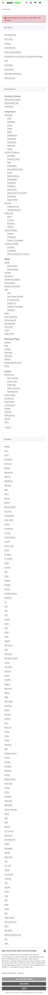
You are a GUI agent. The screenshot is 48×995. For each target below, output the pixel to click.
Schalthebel (11, 183)
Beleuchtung (9, 375)
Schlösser (8, 412)
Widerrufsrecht (9, 78)
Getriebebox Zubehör (12, 279)
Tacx (6, 861)
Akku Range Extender (15, 296)
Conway (7, 533)
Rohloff (7, 788)
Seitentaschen (9, 415)
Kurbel (9, 172)
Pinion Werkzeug (10, 317)
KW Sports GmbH (10, 658)
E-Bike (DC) (11, 385)
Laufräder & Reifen (11, 244)
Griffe (9, 118)
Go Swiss (10, 220)
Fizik (6, 606)
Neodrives (11, 223)
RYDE (6, 792)
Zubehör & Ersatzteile (15, 240)
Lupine (6, 675)
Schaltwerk (11, 186)
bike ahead (8, 472)
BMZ (6, 490)
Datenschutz (9, 69)
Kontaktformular (10, 35)
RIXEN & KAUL (9, 779)
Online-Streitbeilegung (12, 52)
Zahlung (7, 43)
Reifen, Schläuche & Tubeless (18, 254)
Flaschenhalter (9, 395)
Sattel (9, 132)
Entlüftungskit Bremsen (12, 362)
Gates (6, 624)
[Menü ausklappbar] (3, 1)
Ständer (7, 419)
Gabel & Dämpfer (10, 230)
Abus (6, 451)
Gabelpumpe (9, 398)
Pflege (6, 366)
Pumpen (7, 408)
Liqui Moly (8, 667)
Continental (8, 528)
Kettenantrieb (12, 266)
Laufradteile (11, 250)
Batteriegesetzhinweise (12, 74)
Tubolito (7, 887)
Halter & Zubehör (13, 388)
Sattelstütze (11, 139)
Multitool (7, 359)
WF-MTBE (8, 930)
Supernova (8, 857)
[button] (27, 2)
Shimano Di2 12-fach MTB (17, 193)
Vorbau (9, 149)
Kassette (7, 342)
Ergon (6, 576)
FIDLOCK (8, 598)
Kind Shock (8, 645)
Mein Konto (8, 39)
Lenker (9, 125)
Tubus (6, 891)
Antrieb (7, 262)
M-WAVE (7, 680)
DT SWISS (8, 559)
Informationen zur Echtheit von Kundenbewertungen (23, 56)
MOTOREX (8, 701)
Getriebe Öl (8, 276)
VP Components (10, 922)
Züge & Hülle (9, 334)
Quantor (7, 762)
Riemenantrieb (12, 269)
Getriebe (7, 273)
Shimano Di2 (12, 189)
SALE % (8, 427)
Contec (7, 524)
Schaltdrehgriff (9, 323)
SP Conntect (9, 831)
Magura (7, 684)
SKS (6, 818)
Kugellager (11, 122)
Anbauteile (8, 115)
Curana (7, 541)
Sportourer (8, 835)
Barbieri (7, 468)
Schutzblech (11, 142)
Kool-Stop (8, 654)
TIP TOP (7, 866)
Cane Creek (8, 520)
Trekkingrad (8, 106)
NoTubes (7, 714)
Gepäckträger (9, 402)
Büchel (6, 503)
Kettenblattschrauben (15, 169)
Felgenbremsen (13, 206)
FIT (5, 602)
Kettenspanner (9, 283)
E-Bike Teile (8, 213)
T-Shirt (6, 330)
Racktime (7, 770)
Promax (7, 757)
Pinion (6, 736)
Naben (6, 313)
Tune (6, 896)
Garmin (7, 619)
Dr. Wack (7, 554)
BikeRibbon (8, 481)
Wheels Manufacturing (12, 935)
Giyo (6, 628)
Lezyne (7, 662)
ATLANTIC (8, 459)
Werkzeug (8, 356)
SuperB (7, 853)
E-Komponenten (13, 300)
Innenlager (11, 156)
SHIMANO (8, 805)
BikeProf (7, 477)
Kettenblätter (12, 166)
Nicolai (6, 710)
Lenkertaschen (9, 405)
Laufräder (10, 247)
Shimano (10, 227)
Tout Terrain (8, 874)
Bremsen (7, 203)
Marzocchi (8, 688)
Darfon (6, 550)
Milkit (6, 697)
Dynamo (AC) (12, 381)
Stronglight (8, 848)
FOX (6, 611)
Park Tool (7, 727)
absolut (7, 446)
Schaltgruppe (12, 179)
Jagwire (7, 641)
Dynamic (7, 567)
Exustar (7, 589)
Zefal (6, 943)
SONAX (7, 827)
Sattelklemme (12, 135)
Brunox (7, 498)
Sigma (6, 814)
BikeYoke (7, 485)
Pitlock (6, 740)
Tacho (6, 422)
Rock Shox (8, 783)
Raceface (7, 766)
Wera (6, 926)
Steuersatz (11, 145)
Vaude (6, 909)
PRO (6, 749)
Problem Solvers (10, 753)
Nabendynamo (12, 391)
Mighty (6, 693)
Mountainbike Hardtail (12, 99)
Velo (6, 913)
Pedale (9, 128)
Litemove (7, 671)
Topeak (7, 870)
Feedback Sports (10, 593)
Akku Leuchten (12, 378)
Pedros (7, 732)
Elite (6, 572)
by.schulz (7, 511)
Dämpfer (10, 233)
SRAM (6, 844)
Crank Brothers (10, 537)
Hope (6, 636)
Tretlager (7, 349)
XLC (6, 939)
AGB (6, 61)
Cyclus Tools (9, 546)
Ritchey (7, 775)
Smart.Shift (8, 327)
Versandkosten (9, 48)
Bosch (9, 216)
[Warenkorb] (42, 2)
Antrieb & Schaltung (11, 152)
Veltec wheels (9, 917)
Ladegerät (11, 310)
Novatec (7, 719)
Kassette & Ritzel (13, 159)
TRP (6, 883)
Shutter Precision (10, 809)
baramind (7, 464)
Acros (6, 455)
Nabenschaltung (13, 176)
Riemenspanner (10, 320)
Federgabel (11, 237)
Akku (9, 293)
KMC (6, 649)
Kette (9, 162)
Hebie (6, 632)
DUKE (6, 563)
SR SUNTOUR (9, 840)
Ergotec (7, 580)
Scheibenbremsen (14, 210)
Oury (6, 723)
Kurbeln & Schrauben (12, 286)
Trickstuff (7, 878)
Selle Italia (8, 801)
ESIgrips (7, 585)
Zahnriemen (11, 196)
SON (6, 822)
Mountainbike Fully (11, 103)
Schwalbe (8, 796)
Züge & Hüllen (12, 200)
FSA (6, 615)
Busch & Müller (9, 507)
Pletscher (7, 745)
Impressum (8, 65)
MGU (6, 289)
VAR (6, 900)
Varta (6, 904)
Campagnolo (9, 515)
